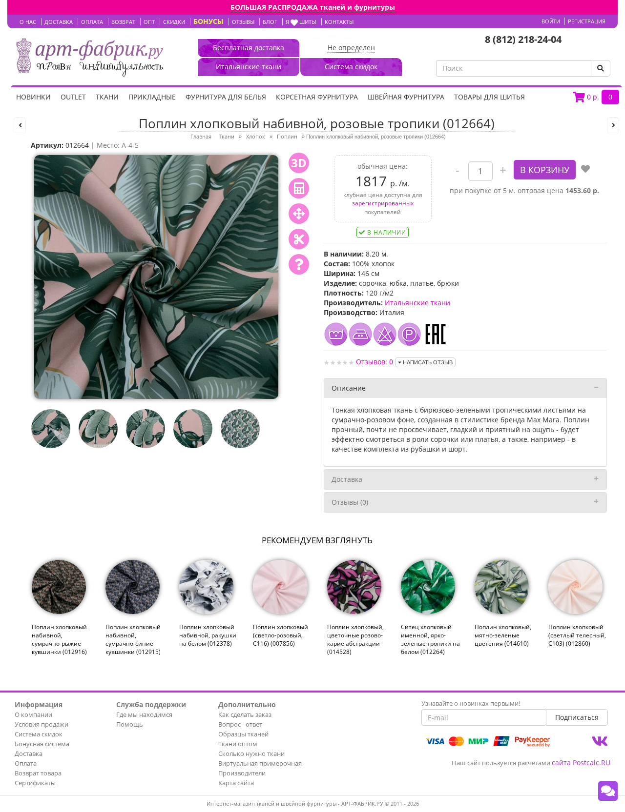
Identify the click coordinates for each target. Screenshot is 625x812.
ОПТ (149, 21)
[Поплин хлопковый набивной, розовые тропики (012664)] (156, 276)
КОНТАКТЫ (339, 21)
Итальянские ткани (417, 302)
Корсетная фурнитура (317, 96)
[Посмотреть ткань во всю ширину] (299, 213)
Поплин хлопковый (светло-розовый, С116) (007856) (280, 635)
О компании (33, 714)
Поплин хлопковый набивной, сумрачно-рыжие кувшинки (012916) (59, 639)
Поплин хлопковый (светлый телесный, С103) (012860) (577, 635)
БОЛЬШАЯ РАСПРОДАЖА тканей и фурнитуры (312, 7)
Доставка (347, 479)
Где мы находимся (144, 714)
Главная (200, 136)
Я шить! (301, 21)
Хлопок (255, 136)
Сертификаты (35, 782)
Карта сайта (236, 782)
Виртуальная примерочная (260, 763)
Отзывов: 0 (374, 361)
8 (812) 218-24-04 (523, 39)
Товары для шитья (489, 96)
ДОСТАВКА (58, 21)
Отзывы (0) (350, 502)
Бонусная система (42, 743)
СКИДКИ (174, 21)
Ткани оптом (237, 743)
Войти (551, 21)
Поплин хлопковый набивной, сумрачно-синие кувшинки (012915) (133, 639)
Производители (242, 773)
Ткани (107, 96)
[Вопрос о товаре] (299, 264)
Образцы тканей (243, 734)
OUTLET (73, 96)
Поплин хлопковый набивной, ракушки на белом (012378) (207, 635)
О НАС (28, 21)
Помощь (129, 724)
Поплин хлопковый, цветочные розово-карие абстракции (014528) (355, 639)
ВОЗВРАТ (123, 21)
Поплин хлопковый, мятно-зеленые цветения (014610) (503, 635)
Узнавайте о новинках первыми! (470, 703)
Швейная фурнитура (406, 96)
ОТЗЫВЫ (243, 21)
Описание (349, 388)
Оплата (26, 763)
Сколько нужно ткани (251, 753)
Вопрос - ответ (240, 724)
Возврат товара (38, 773)
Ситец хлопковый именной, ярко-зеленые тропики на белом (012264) (430, 639)
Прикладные (152, 96)
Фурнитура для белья (226, 96)
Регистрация (586, 21)
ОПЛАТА (92, 21)
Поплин (287, 136)
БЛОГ (270, 21)
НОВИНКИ (33, 96)
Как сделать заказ (244, 714)
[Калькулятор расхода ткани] (299, 188)
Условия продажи (41, 724)
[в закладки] (585, 169)
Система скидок (38, 734)
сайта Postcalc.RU (581, 762)
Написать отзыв (427, 362)
